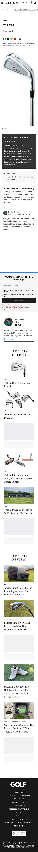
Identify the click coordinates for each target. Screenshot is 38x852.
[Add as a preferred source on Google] (19, 833)
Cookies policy (19, 812)
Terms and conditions (19, 802)
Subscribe (25, 3)
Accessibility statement (19, 809)
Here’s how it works (25, 45)
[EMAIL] (20, 324)
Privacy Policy (17, 307)
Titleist (5, 20)
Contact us (19, 799)
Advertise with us (19, 819)
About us (19, 792)
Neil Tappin (15, 212)
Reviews (28, 214)
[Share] (4, 39)
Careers (19, 816)
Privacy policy (19, 805)
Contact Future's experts (19, 795)
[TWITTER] (16, 324)
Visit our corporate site (26, 843)
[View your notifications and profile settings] (14, 3)
